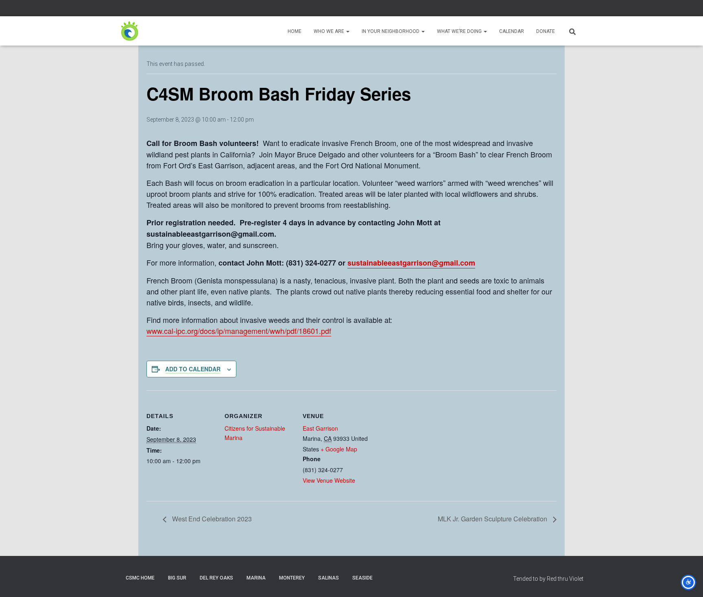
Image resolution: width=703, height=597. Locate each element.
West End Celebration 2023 (211, 518)
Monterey (292, 578)
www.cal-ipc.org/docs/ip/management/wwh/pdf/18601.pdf (238, 330)
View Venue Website (329, 480)
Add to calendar (193, 369)
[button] (347, 31)
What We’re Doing (460, 31)
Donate (545, 31)
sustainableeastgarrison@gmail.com (411, 262)
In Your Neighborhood (391, 31)
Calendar (511, 31)
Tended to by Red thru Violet (548, 578)
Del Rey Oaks (216, 578)
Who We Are (329, 31)
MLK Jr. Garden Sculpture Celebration (493, 518)
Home (294, 31)
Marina (256, 578)
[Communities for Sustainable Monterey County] (130, 31)
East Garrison (320, 428)
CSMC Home (140, 578)
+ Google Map (339, 449)
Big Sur (177, 578)
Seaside (362, 578)
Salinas (328, 578)
